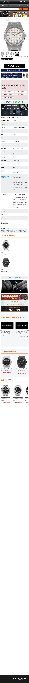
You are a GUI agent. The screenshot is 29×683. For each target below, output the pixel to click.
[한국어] (21, 94)
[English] (8, 92)
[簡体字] (21, 92)
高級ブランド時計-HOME (4, 18)
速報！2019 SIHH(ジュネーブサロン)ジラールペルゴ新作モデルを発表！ (21, 332)
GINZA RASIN (4, 2)
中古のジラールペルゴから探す (14, 277)
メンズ (25, 19)
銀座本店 (14, 124)
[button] (28, 330)
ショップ (14, 5)
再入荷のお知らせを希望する (14, 70)
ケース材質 (3, 148)
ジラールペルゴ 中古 (5, 19)
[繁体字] (8, 94)
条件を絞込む (25, 9)
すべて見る (24, 336)
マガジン (26, 5)
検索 (20, 9)
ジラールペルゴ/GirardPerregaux (17, 18)
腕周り (2, 164)
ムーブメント (4, 145)
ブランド (2, 5)
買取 (9, 5)
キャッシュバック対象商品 (6, 20)
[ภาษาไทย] (8, 97)
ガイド (20, 5)
